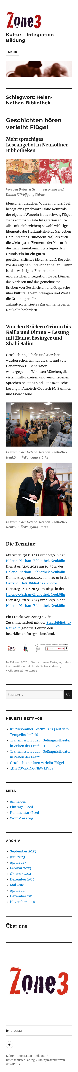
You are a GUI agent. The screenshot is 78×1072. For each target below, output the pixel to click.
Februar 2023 (20, 868)
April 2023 (18, 862)
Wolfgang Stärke (17, 670)
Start (34, 662)
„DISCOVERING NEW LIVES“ (32, 768)
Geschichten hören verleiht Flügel (34, 124)
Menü (12, 52)
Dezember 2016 (22, 896)
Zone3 (33, 670)
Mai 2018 (17, 885)
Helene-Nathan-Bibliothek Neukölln (35, 561)
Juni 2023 (17, 857)
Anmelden (18, 801)
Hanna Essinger (50, 662)
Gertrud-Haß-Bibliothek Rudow (31, 583)
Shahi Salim (40, 666)
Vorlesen (54, 666)
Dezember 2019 (22, 879)
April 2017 (18, 890)
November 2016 (22, 902)
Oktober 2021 (20, 874)
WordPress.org (21, 818)
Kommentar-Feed (24, 813)
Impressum (15, 1031)
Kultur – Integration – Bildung (25, 1056)
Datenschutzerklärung (20, 1060)
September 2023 (23, 851)
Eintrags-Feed (21, 807)
